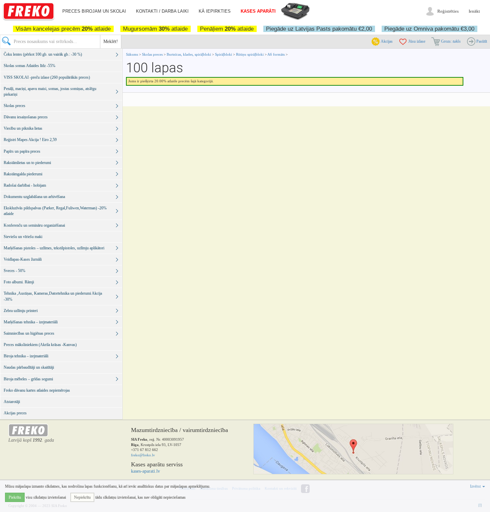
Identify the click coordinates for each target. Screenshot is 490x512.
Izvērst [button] (476, 486)
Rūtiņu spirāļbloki (250, 54)
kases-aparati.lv (145, 471)
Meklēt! (110, 41)
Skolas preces (153, 54)
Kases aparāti (258, 11)
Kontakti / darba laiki (162, 11)
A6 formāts (276, 54)
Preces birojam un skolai (94, 11)
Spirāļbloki (224, 54)
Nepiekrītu (82, 497)
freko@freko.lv (143, 455)
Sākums (132, 54)
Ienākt (474, 11)
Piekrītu (15, 497)
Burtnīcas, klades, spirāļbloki (189, 54)
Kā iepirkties (215, 11)
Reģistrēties (448, 11)
